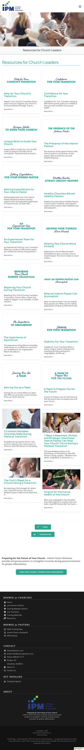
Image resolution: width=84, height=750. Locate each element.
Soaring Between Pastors (17, 609)
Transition (13, 612)
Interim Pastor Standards (17, 633)
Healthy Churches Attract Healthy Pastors (59, 195)
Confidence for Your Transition (56, 95)
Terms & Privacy (42, 735)
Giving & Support (14, 681)
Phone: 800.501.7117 (15, 657)
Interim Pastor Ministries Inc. (42, 733)
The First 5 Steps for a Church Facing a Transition (20, 482)
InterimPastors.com (15, 651)
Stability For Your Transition (61, 341)
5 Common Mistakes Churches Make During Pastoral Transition (17, 434)
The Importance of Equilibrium (15, 339)
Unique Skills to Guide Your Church (20, 143)
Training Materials (14, 615)
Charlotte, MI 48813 (15, 664)
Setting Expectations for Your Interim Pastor (19, 191)
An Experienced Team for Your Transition (19, 241)
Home (9, 602)
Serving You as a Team (17, 387)
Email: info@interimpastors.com (20, 654)
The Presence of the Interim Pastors (61, 145)
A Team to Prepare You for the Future (59, 390)
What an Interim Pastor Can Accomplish (60, 295)
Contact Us (11, 670)
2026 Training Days (15, 629)
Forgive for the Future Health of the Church (57, 493)
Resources (11, 618)
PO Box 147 (11, 660)
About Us (11, 667)
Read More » (8, 109)
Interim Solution (15, 605)
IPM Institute (12, 636)
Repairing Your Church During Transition (17, 289)
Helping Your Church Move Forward (60, 245)
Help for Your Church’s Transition (17, 95)
